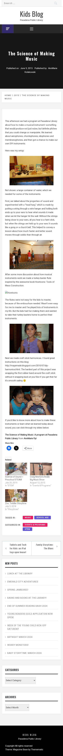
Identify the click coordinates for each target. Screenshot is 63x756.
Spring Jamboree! (17, 590)
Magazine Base (20, 749)
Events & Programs (35, 525)
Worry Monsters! (18, 645)
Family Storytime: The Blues (44, 546)
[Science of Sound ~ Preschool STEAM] (16, 469)
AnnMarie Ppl (30, 438)
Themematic (37, 749)
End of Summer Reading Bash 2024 (27, 606)
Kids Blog (31, 14)
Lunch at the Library (20, 573)
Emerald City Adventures (22, 582)
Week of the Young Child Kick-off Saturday (26, 627)
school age (42, 518)
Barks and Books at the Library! (27, 598)
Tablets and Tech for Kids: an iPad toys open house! (18, 548)
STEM (27, 529)
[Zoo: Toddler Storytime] (16, 495)
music (28, 518)
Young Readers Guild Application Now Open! (30, 616)
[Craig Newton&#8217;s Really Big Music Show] (41, 469)
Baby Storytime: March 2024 (24, 653)
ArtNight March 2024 (20, 637)
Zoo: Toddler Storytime (15, 503)
